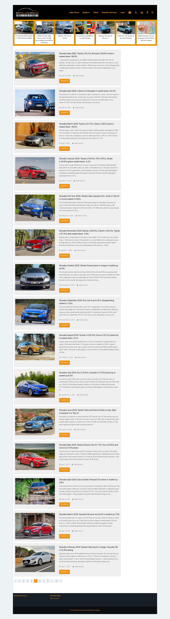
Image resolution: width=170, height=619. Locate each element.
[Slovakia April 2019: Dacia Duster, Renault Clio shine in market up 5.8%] (35, 491)
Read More (64, 81)
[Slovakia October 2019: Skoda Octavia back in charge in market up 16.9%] (35, 277)
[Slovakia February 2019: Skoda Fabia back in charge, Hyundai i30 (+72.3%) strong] (35, 559)
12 (57, 581)
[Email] (130, 12)
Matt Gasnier (79, 76)
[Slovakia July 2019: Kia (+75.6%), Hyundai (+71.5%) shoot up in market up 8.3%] (35, 384)
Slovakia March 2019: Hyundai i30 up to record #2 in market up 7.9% (89, 514)
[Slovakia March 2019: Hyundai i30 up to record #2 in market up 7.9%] (35, 526)
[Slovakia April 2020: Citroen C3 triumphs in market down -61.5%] (35, 103)
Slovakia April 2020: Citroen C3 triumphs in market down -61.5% (87, 91)
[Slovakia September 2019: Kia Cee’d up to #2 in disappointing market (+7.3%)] (35, 312)
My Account (54, 598)
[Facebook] (147, 12)
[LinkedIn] (142, 12)
